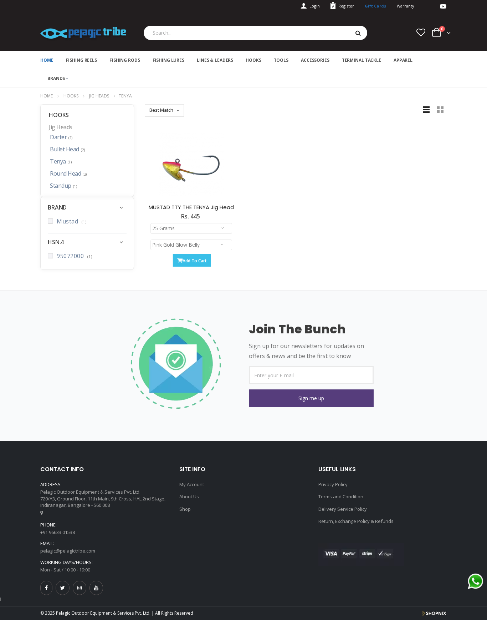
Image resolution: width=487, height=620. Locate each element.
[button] (311, 398)
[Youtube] (96, 587)
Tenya (60, 161)
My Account (191, 484)
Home (46, 96)
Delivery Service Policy (342, 509)
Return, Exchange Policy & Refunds (356, 521)
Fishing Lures (168, 60)
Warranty (405, 6)
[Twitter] (63, 587)
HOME (46, 60)
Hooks (253, 60)
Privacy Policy (333, 484)
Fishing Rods (124, 60)
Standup (63, 186)
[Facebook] (46, 587)
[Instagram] (79, 587)
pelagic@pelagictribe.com (67, 551)
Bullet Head (67, 149)
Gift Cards (375, 6)
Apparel (403, 60)
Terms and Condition (340, 496)
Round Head (68, 174)
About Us (189, 496)
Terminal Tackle (361, 60)
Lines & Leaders (215, 60)
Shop (185, 509)
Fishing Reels (81, 60)
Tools (281, 60)
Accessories (315, 60)
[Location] (41, 512)
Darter (61, 137)
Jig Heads (99, 96)
